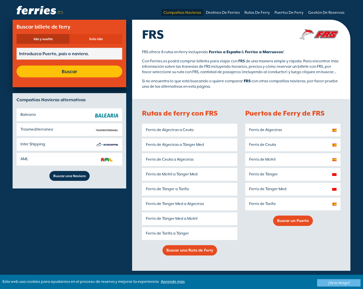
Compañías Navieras (182, 12)
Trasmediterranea (36, 129)
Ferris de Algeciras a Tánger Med (175, 144)
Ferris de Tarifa (262, 204)
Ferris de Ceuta (262, 144)
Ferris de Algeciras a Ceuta (170, 130)
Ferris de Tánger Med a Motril (172, 218)
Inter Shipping (32, 144)
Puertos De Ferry (289, 12)
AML (24, 159)
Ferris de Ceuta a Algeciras (170, 159)
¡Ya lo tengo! (339, 283)
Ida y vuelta (43, 39)
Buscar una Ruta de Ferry (189, 250)
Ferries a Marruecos (264, 52)
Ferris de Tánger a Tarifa (167, 189)
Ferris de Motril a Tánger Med (172, 174)
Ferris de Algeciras (265, 130)
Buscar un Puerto (293, 221)
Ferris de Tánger (263, 174)
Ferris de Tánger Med (267, 189)
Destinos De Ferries (223, 12)
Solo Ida (96, 39)
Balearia (28, 114)
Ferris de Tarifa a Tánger (167, 233)
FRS (247, 81)
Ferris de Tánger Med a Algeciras (175, 204)
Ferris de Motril (262, 159)
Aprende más (173, 281)
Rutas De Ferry (257, 12)
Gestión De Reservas (326, 12)
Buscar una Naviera (69, 176)
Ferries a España (225, 52)
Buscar (69, 71)
